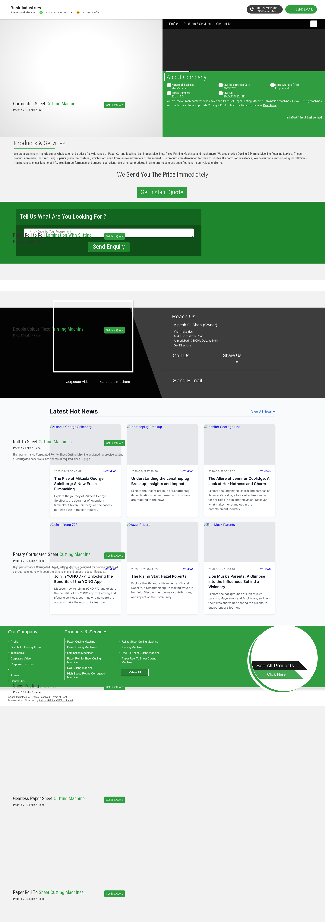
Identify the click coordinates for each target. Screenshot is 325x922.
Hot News (187, 471)
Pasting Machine (132, 647)
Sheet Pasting (34, 686)
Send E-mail (187, 380)
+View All (135, 672)
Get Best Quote (114, 105)
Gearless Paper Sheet (49, 798)
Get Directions (182, 345)
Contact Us (224, 24)
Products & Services (197, 24)
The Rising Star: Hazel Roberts (159, 576)
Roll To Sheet (42, 441)
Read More (269, 105)
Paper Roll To (48, 892)
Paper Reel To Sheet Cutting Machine (139, 660)
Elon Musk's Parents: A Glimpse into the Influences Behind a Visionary (236, 581)
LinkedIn (242, 362)
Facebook (232, 362)
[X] (237, 362)
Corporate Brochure (115, 382)
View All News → (263, 411)
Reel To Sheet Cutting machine (140, 652)
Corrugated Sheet (45, 103)
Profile (173, 24)
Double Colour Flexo (48, 329)
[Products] (284, 658)
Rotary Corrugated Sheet (51, 554)
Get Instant (162, 192)
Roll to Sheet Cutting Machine (140, 641)
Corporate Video (78, 382)
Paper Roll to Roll (52, 235)
